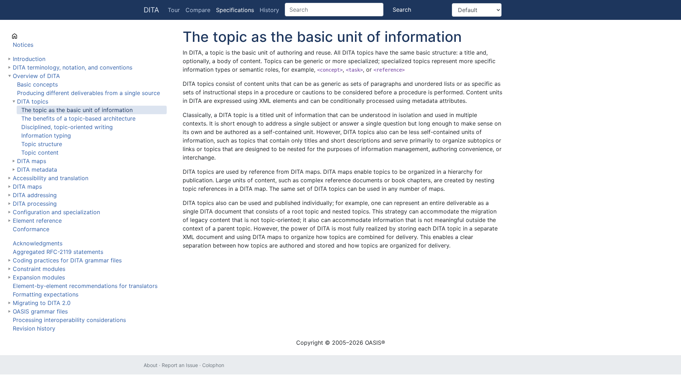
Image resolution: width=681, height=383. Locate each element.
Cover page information (45, 36)
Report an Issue (180, 365)
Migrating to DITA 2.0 (42, 302)
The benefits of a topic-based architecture (78, 118)
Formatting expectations (45, 294)
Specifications (235, 9)
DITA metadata (37, 169)
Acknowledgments (37, 243)
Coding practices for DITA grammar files (67, 260)
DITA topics (32, 101)
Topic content (40, 152)
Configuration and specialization (56, 212)
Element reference (37, 220)
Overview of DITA (36, 75)
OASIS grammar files (40, 311)
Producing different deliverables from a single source (88, 92)
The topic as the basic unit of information (77, 109)
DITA (151, 10)
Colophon (213, 365)
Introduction (29, 58)
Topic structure (41, 144)
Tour (174, 9)
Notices (23, 44)
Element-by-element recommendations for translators (85, 285)
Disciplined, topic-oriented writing (67, 127)
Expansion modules (39, 277)
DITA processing (35, 203)
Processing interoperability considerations (69, 319)
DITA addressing (35, 195)
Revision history (34, 328)
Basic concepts (37, 84)
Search (402, 9)
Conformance (31, 229)
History (269, 9)
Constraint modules (39, 268)
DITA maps (31, 161)
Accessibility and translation (50, 178)
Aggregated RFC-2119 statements (58, 251)
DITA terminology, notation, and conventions (72, 67)
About (150, 365)
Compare (198, 9)
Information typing (46, 135)
